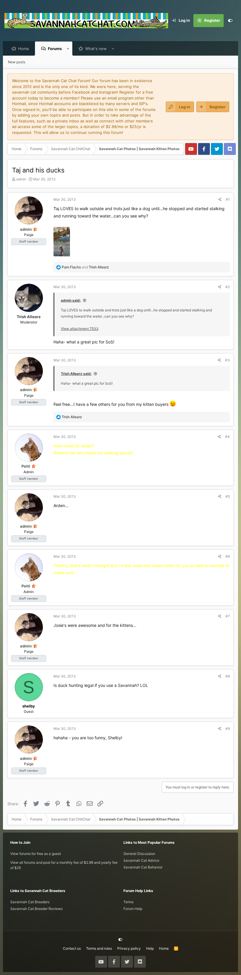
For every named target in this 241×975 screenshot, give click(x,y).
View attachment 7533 (79, 328)
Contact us (72, 948)
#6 (227, 556)
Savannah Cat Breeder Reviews (36, 908)
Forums (55, 48)
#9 (227, 728)
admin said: (71, 300)
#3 (227, 360)
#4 (227, 436)
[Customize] (230, 20)
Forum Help (132, 908)
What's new (96, 48)
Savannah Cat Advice (141, 860)
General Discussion (139, 853)
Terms (128, 902)
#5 (227, 496)
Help (150, 948)
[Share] (220, 199)
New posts (16, 62)
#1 (228, 199)
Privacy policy (129, 948)
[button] (68, 48)
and (85, 267)
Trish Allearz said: (76, 373)
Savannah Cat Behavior (143, 867)
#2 (227, 287)
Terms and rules (99, 948)
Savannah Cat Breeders (29, 902)
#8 (227, 676)
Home (23, 48)
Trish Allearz (29, 316)
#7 (227, 616)
